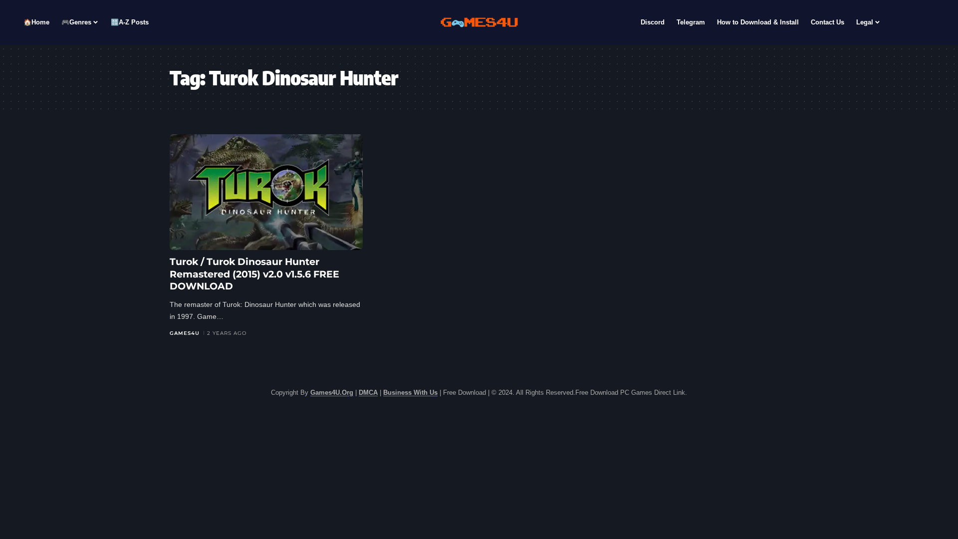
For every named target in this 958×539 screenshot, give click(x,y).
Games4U (185, 333)
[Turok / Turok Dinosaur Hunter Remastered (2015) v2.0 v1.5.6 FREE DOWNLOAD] (266, 192)
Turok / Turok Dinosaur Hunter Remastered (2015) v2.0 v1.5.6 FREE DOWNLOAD (254, 274)
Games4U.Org (331, 392)
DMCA (368, 392)
